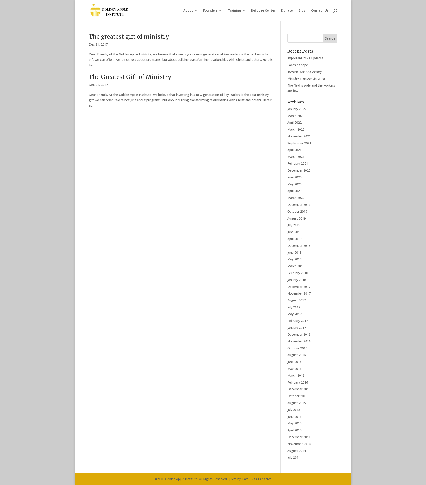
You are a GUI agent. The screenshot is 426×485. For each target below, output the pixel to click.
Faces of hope (297, 65)
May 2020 (294, 184)
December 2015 (298, 389)
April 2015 (294, 430)
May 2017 (294, 314)
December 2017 (298, 287)
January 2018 (296, 280)
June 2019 (294, 232)
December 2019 (298, 204)
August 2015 (296, 403)
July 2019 (293, 225)
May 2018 (294, 259)
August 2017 (296, 300)
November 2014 (299, 444)
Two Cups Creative (257, 479)
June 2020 (294, 177)
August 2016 (296, 355)
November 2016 (299, 341)
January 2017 (296, 327)
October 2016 (297, 348)
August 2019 (296, 218)
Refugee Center (263, 10)
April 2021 (294, 150)
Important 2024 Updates (305, 58)
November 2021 (299, 136)
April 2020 (294, 191)
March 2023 (295, 116)
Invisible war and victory (304, 72)
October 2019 (297, 211)
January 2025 (296, 109)
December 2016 (298, 334)
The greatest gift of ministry (129, 36)
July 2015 (293, 410)
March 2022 (295, 129)
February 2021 (297, 163)
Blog (301, 10)
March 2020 (295, 198)
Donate (287, 10)
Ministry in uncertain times (306, 78)
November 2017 (299, 293)
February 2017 (297, 321)
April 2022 (294, 122)
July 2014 (293, 457)
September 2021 (299, 143)
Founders (210, 10)
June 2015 (294, 416)
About (188, 10)
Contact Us (319, 10)
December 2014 (298, 437)
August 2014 (296, 451)
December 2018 (298, 245)
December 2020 (298, 170)
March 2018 (295, 266)
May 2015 (294, 423)
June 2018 (294, 252)
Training (234, 10)
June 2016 (294, 362)
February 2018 (297, 273)
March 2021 (295, 156)
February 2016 (297, 382)
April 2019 (294, 239)
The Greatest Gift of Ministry (130, 77)
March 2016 (295, 375)
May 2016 (294, 368)
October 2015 (297, 396)
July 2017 (293, 307)
